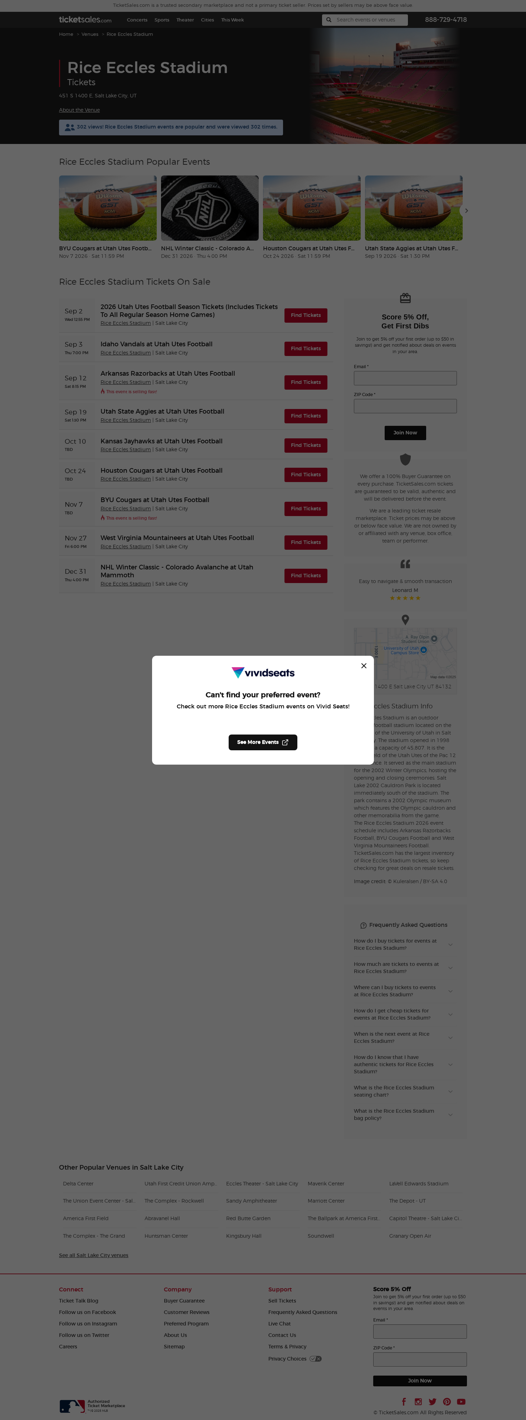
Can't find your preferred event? (263, 695)
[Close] (364, 665)
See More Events (258, 742)
